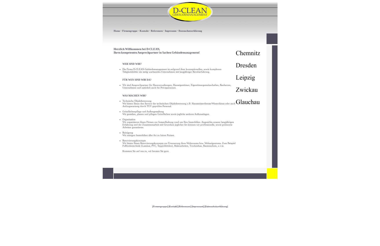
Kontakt (144, 31)
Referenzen (157, 31)
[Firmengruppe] (160, 206)
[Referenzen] (184, 206)
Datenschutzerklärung (190, 31)
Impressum (170, 31)
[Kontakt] (173, 206)
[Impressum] (198, 206)
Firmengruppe (129, 31)
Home (117, 31)
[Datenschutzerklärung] (216, 206)
